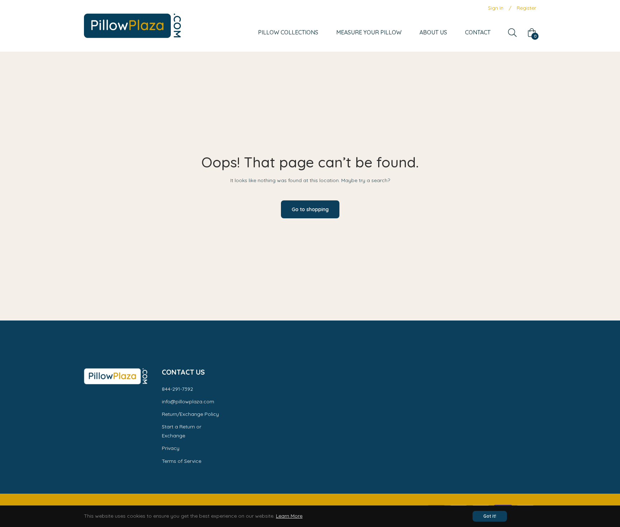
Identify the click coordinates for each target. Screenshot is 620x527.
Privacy (170, 448)
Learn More (289, 516)
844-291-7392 (177, 389)
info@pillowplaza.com (188, 401)
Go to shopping (310, 209)
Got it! (489, 516)
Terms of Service (181, 461)
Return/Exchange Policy (190, 414)
